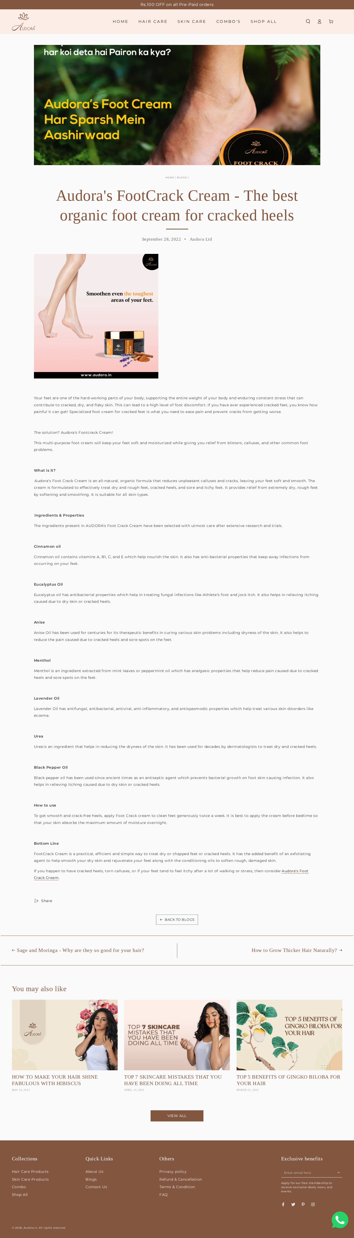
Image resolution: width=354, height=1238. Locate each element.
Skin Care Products (30, 1179)
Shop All (20, 1195)
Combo (19, 1187)
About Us (94, 1171)
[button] (308, 21)
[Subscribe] (339, 1172)
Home (169, 177)
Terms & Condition (177, 1187)
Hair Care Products (30, 1171)
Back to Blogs (180, 919)
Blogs (182, 177)
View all (176, 1115)
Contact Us (96, 1187)
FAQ (163, 1195)
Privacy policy (173, 1171)
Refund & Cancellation (180, 1179)
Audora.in (31, 1227)
